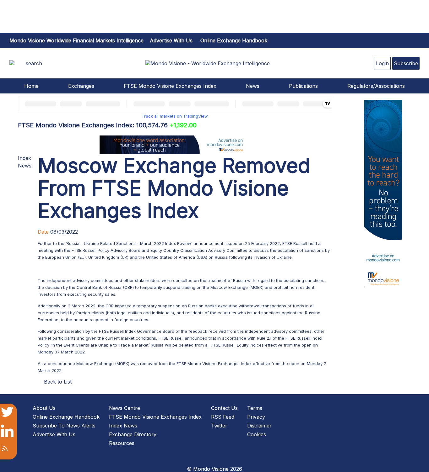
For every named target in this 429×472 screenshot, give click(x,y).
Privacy (256, 417)
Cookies (256, 434)
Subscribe (406, 63)
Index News (123, 425)
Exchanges (81, 86)
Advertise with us (171, 40)
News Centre (124, 408)
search (34, 63)
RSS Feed (222, 417)
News (252, 86)
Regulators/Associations (376, 86)
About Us (44, 408)
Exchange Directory (132, 434)
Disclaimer (259, 425)
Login (382, 63)
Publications (303, 86)
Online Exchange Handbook (233, 40)
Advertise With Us (54, 434)
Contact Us (224, 408)
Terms (254, 408)
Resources (121, 443)
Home (31, 86)
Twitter (219, 425)
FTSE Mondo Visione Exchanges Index (170, 86)
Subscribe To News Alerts (64, 425)
